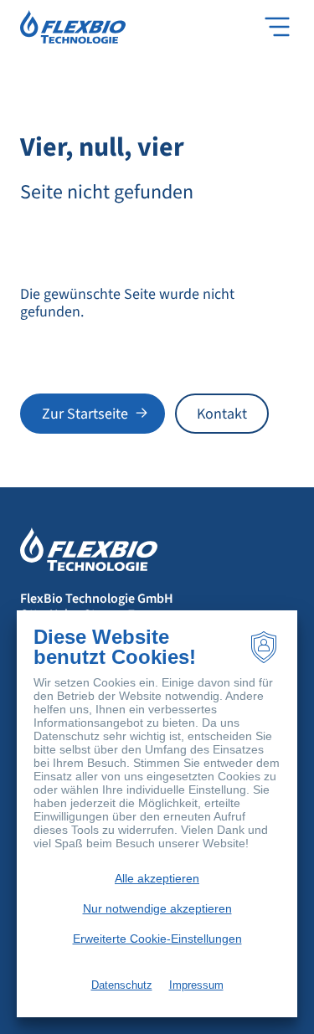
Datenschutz (121, 985)
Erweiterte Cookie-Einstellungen (157, 938)
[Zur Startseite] (73, 26)
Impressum (196, 985)
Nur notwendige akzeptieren (157, 908)
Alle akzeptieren (157, 878)
